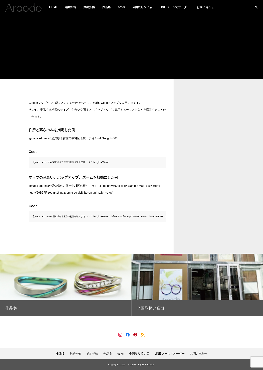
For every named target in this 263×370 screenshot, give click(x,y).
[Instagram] (120, 334)
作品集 (106, 7)
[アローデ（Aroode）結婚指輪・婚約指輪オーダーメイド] (23, 7)
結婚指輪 (70, 7)
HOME (53, 7)
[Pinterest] (135, 334)
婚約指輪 (89, 7)
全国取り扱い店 (142, 7)
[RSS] (143, 334)
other (121, 7)
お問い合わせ (205, 7)
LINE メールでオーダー (174, 7)
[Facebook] (128, 334)
